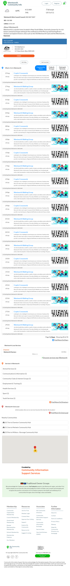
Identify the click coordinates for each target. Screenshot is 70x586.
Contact (19, 56)
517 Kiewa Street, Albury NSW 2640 (24, 51)
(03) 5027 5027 (30, 17)
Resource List (25, 530)
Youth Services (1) (9, 398)
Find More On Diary (61, 340)
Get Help (24, 62)
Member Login (26, 513)
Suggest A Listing (26, 533)
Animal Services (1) (9, 369)
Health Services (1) (9, 388)
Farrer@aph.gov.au (20, 46)
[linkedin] (8, 556)
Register (57, 3)
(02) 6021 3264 (19, 49)
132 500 (9, 20)
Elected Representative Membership (11, 527)
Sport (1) (6, 393)
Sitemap (53, 524)
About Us (54, 512)
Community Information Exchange (39, 524)
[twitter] (12, 556)
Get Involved (44, 62)
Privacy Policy (55, 521)
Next (53, 337)
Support (24, 522)
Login (46, 3)
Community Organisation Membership (10, 512)
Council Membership (13, 517)
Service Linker (40, 529)
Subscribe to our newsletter (42, 556)
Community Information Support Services (42, 517)
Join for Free (25, 510)
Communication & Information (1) (15, 374)
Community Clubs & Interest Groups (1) (17, 379)
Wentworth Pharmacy (10, 352)
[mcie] (50, 548)
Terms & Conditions (56, 518)
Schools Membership (13, 532)
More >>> (35, 354)
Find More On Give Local (59, 413)
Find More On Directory (59, 402)
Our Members (11, 540)
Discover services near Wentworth (55, 358)
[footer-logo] (20, 547)
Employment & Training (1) (12, 384)
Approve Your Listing (28, 519)
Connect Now (25, 516)
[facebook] (16, 556)
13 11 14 (11, 23)
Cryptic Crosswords (21, 73)
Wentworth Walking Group (23, 86)
